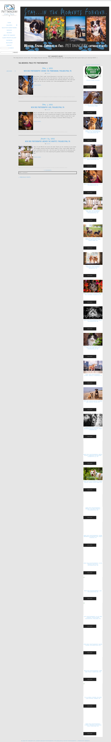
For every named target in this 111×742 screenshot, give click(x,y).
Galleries (9, 25)
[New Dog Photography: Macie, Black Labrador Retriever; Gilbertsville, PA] (92, 447)
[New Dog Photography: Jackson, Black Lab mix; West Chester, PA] (92, 420)
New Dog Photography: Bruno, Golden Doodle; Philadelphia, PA (92, 509)
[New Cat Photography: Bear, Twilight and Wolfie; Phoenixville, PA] (92, 339)
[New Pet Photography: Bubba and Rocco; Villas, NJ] (92, 393)
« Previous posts (24, 177)
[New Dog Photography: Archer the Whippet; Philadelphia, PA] (92, 203)
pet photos (60, 96)
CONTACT (9, 45)
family (33, 131)
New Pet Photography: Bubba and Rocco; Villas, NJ (93, 401)
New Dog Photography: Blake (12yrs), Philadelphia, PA (93, 645)
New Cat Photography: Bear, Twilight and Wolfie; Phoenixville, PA (93, 348)
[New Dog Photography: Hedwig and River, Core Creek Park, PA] (92, 230)
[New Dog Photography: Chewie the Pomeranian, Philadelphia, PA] (92, 123)
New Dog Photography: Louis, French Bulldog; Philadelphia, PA (93, 564)
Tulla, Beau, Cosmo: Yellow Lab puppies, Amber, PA (93, 698)
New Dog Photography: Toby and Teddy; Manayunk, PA (93, 671)
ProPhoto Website (84, 740)
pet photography (55, 96)
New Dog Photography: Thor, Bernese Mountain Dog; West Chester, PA (93, 536)
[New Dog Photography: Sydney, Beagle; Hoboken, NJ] (92, 367)
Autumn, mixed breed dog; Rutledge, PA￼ (93, 105)
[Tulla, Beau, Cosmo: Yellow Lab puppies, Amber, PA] (92, 690)
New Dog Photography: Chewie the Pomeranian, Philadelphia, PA (47, 71)
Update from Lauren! (93, 80)
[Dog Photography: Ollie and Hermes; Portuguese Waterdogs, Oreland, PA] (92, 609)
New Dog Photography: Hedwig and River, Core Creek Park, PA (93, 239)
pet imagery (50, 96)
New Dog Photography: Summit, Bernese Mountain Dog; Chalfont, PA (93, 725)
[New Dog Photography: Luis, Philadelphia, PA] (92, 176)
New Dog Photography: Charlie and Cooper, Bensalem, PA (93, 267)
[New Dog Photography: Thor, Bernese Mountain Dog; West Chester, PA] (92, 528)
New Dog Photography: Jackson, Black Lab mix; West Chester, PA (93, 428)
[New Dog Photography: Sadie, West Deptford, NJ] (92, 151)
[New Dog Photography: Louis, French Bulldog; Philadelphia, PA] (92, 555)
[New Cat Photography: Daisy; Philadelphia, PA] (92, 312)
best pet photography (25, 96)
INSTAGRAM (9, 42)
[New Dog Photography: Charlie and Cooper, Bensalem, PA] (92, 258)
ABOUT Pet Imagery (9, 35)
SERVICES (9, 30)
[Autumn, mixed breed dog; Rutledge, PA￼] (92, 97)
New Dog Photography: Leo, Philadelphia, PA (93, 591)
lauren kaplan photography (36, 96)
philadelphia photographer (66, 96)
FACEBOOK (9, 40)
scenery (22, 97)
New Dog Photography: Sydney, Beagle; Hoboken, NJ (93, 375)
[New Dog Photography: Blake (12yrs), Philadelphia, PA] (92, 636)
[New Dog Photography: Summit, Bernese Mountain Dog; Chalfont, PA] (92, 716)
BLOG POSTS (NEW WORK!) (9, 27)
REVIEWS (9, 32)
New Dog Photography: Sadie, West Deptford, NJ (93, 159)
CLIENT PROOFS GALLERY (9, 37)
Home (9, 22)
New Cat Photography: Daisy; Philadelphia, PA (93, 321)
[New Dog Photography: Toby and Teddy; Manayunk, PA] (92, 663)
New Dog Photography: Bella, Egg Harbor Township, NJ (92, 294)
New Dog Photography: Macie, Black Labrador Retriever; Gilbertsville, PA (92, 455)
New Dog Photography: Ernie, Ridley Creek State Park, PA (93, 482)
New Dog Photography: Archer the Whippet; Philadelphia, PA (47, 141)
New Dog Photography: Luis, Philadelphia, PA (47, 107)
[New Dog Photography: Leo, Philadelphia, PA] (92, 583)
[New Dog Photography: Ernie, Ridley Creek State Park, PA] (92, 473)
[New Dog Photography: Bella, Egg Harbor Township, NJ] (92, 286)
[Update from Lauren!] (92, 72)
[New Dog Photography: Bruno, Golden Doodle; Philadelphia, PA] (92, 500)
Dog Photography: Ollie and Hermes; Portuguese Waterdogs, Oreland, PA (93, 617)
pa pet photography (44, 96)
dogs (30, 96)
